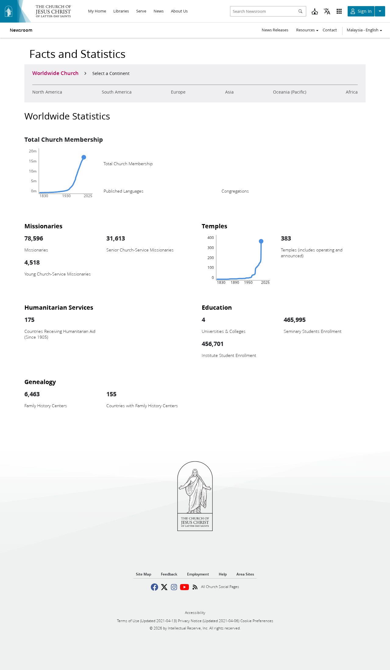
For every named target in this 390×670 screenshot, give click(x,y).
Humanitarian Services (58, 307)
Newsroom (21, 30)
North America (47, 92)
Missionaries (43, 226)
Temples (214, 226)
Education (217, 307)
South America (117, 92)
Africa (352, 92)
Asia (229, 92)
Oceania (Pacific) (289, 92)
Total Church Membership (63, 139)
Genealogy (40, 381)
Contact (330, 30)
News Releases (275, 30)
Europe (178, 92)
